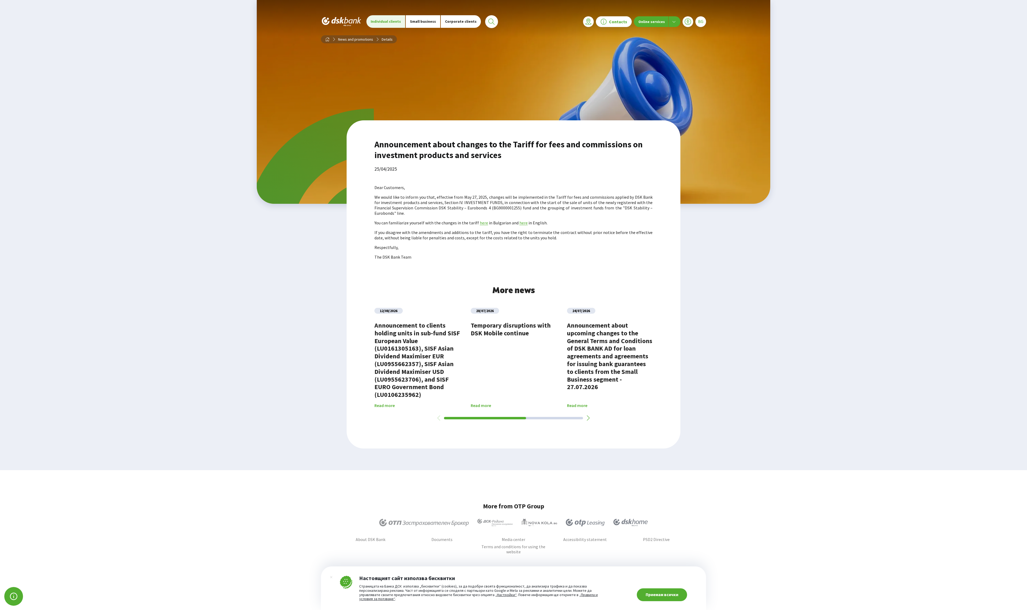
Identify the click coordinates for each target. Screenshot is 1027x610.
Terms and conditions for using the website (513, 549)
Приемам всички (662, 594)
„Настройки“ (506, 595)
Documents (442, 539)
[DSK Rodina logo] (495, 522)
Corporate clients (461, 21)
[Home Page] (327, 39)
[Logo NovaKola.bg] (539, 522)
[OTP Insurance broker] (424, 522)
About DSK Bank (370, 539)
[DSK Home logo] (630, 522)
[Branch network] (588, 21)
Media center (513, 539)
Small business (423, 21)
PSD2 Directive (656, 539)
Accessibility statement (585, 539)
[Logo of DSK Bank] (341, 21)
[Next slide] (588, 418)
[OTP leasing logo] (585, 522)
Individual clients (386, 21)
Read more (384, 405)
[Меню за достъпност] (688, 21)
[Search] (491, 21)
